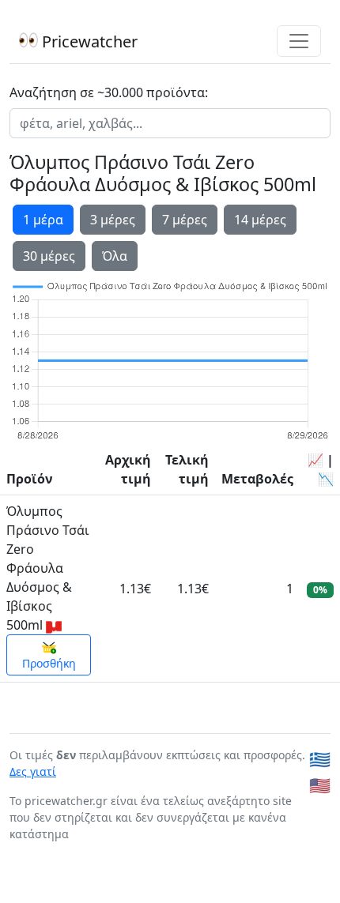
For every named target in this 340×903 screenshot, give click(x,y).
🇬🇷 (320, 758)
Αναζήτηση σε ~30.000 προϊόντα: (108, 92)
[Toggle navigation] (299, 41)
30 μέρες (49, 256)
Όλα (114, 256)
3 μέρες (112, 219)
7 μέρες (184, 219)
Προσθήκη (49, 663)
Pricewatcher (88, 41)
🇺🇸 (320, 784)
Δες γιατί (32, 771)
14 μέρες (260, 219)
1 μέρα (43, 219)
